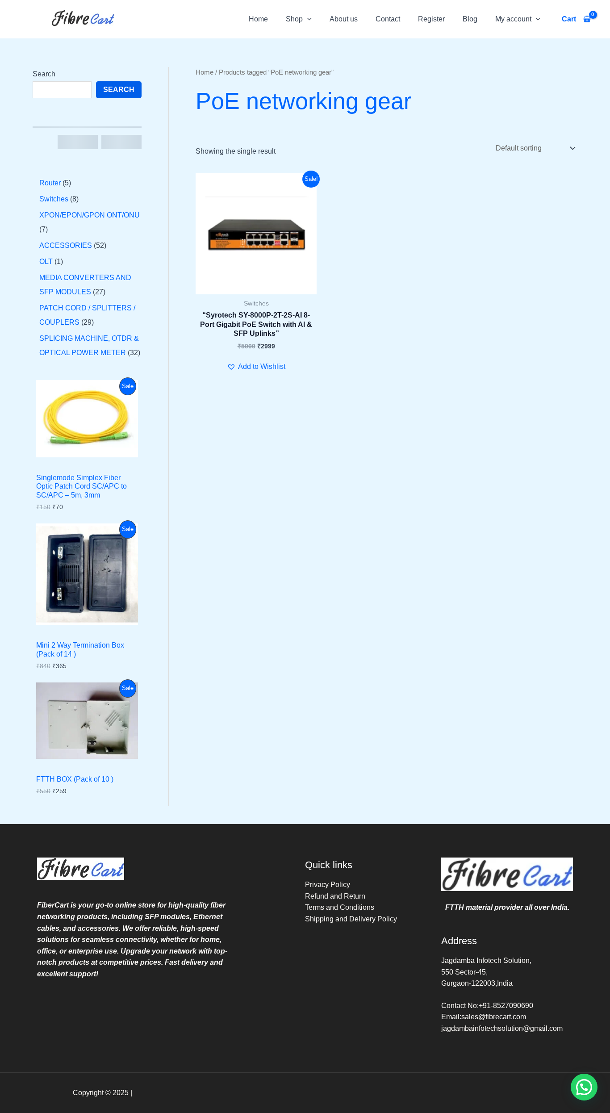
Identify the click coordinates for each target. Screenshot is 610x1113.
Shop (294, 19)
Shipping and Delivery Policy (351, 919)
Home (258, 19)
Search (44, 74)
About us (344, 19)
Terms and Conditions (339, 907)
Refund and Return (335, 896)
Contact (388, 19)
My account (513, 19)
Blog (470, 19)
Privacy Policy (327, 884)
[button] (307, 19)
